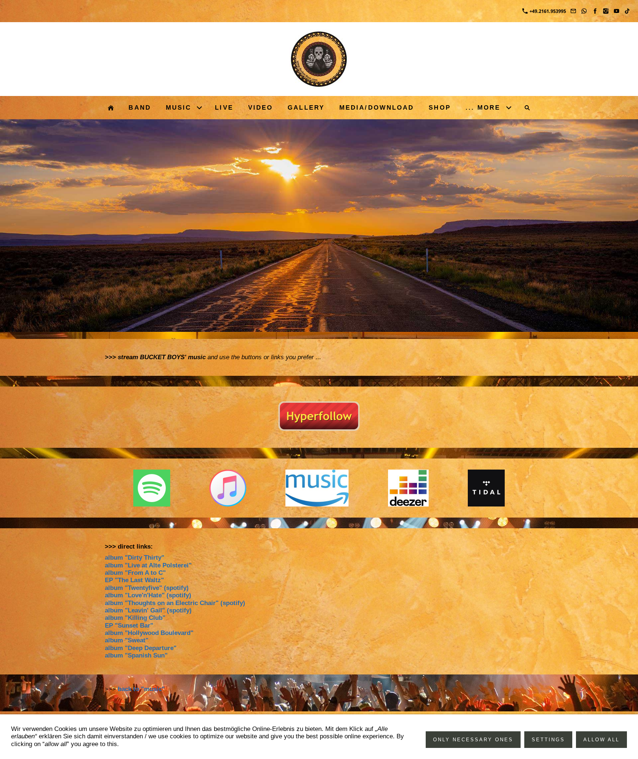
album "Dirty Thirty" (134, 557)
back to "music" (141, 689)
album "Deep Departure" (140, 648)
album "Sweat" (126, 640)
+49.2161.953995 (547, 11)
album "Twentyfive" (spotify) (147, 587)
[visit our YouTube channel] (616, 11)
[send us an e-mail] (573, 11)
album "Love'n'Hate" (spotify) (148, 595)
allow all (601, 739)
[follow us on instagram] (605, 11)
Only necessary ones (473, 739)
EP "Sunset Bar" (129, 625)
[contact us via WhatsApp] (584, 11)
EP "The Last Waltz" (134, 580)
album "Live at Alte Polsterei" (148, 565)
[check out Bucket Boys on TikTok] (627, 11)
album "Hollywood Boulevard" (149, 632)
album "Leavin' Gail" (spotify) (148, 610)
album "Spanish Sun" (136, 655)
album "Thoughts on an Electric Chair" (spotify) (175, 603)
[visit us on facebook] (594, 11)
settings (548, 739)
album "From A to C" (135, 572)
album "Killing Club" (135, 617)
